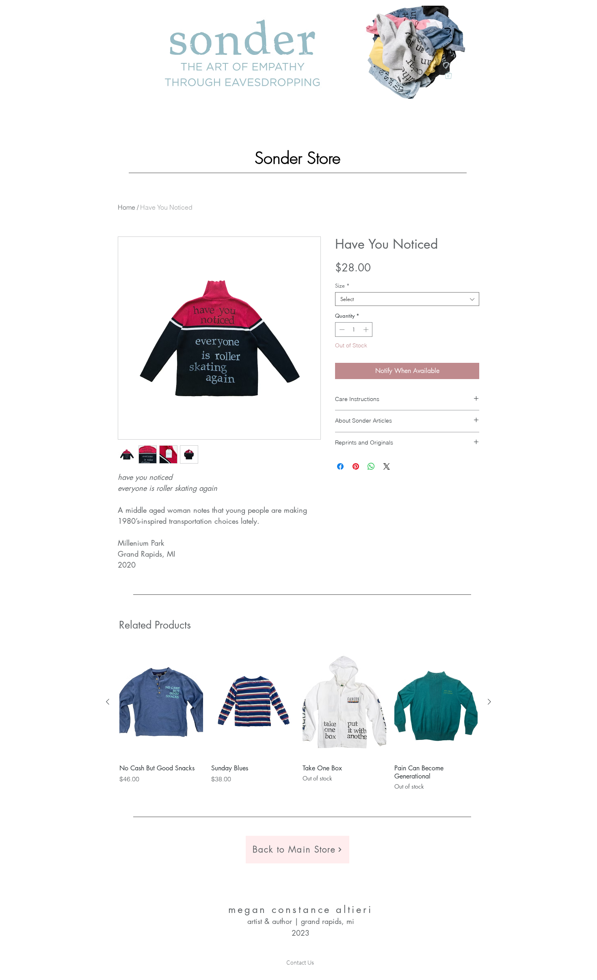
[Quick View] (161, 702)
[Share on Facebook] (340, 466)
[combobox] (407, 299)
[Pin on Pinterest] (356, 466)
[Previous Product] (107, 702)
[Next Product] (489, 702)
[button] (448, 75)
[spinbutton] (354, 329)
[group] (298, 718)
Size (342, 285)
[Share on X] (387, 466)
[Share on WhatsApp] (371, 466)
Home (126, 207)
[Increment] (367, 329)
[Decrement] (341, 329)
